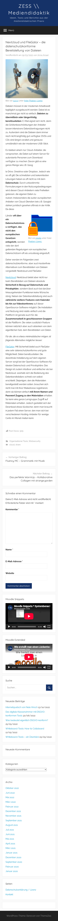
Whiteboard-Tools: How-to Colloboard (25, 728)
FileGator (10, 346)
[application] (29, 616)
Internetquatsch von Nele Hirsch (21, 707)
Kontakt (9, 894)
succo (15, 101)
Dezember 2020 (13, 857)
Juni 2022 (10, 793)
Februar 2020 (12, 866)
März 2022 (11, 802)
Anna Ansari (43, 55)
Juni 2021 (10, 834)
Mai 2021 (10, 839)
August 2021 (12, 825)
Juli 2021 (10, 829)
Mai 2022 (10, 797)
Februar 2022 (12, 806)
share (18, 444)
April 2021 (10, 843)
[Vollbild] (49, 626)
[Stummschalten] (44, 626)
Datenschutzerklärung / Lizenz (21, 890)
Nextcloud (11, 277)
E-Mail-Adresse (14, 561)
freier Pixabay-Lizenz (33, 101)
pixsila (38, 238)
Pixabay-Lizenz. (35, 241)
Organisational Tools (18, 441)
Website (10, 573)
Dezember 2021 (13, 811)
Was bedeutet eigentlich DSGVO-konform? (27, 720)
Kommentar (12, 509)
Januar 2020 (12, 871)
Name (9, 549)
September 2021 (14, 820)
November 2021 (13, 816)
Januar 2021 (11, 852)
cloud (12, 444)
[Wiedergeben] (9, 626)
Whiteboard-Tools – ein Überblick (22, 737)
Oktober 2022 (12, 788)
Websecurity (34, 441)
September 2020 (14, 862)
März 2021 (11, 848)
